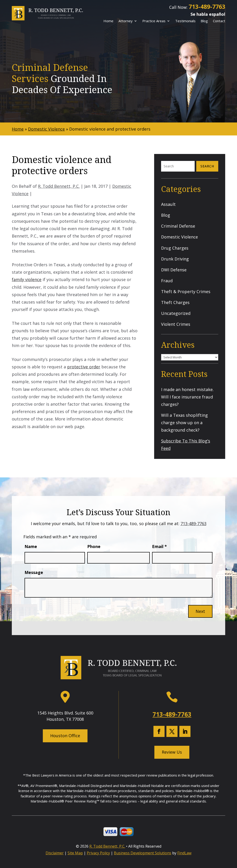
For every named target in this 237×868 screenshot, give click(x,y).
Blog (204, 21)
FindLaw (184, 852)
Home (108, 21)
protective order (83, 367)
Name (31, 546)
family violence (26, 279)
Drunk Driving (175, 259)
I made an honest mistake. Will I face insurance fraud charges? (187, 397)
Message (34, 572)
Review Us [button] (172, 752)
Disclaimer (55, 852)
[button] (232, 834)
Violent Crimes (175, 324)
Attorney (125, 21)
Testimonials (185, 21)
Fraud (167, 280)
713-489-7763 (207, 6)
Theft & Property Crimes (185, 291)
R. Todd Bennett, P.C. (59, 186)
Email (159, 546)
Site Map (75, 852)
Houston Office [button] (65, 735)
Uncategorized (175, 313)
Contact (219, 21)
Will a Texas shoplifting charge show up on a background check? (184, 422)
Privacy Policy (98, 852)
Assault (168, 204)
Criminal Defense (178, 226)
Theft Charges (175, 302)
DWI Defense (174, 270)
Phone (93, 546)
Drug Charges (174, 248)
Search (207, 166)
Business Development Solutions (142, 852)
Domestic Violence (179, 237)
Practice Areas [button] (153, 21)
